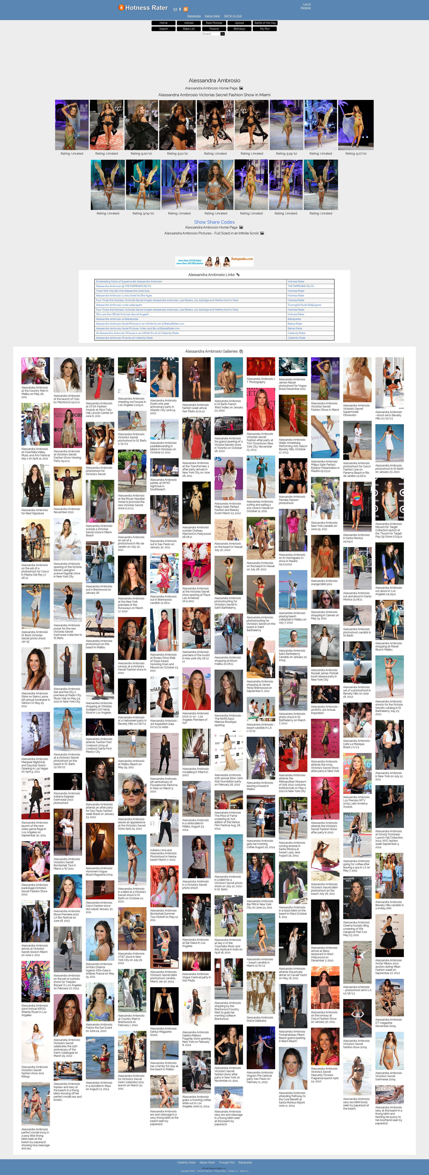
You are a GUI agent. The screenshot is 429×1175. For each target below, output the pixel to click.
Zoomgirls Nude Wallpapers (304, 304)
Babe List (189, 28)
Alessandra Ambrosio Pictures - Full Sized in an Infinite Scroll (211, 233)
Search (163, 28)
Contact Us (233, 1171)
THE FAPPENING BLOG (301, 286)
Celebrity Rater (296, 333)
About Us (244, 1171)
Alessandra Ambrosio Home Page (211, 88)
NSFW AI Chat (233, 16)
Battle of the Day (265, 22)
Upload (239, 22)
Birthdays (239, 28)
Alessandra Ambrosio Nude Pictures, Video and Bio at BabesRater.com (138, 328)
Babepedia (194, 16)
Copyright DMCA (188, 1171)
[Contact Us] (175, 9)
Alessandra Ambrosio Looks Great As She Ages (124, 295)
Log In (307, 4)
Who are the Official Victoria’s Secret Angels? (122, 314)
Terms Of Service (204, 1171)
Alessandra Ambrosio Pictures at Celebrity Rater (124, 337)
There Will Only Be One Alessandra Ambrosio (123, 290)
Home (163, 22)
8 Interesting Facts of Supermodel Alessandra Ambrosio (129, 281)
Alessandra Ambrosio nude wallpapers (119, 304)
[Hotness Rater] (144, 10)
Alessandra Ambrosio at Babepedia (117, 319)
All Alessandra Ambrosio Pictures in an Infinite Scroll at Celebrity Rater (137, 333)
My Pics (265, 28)
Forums (214, 28)
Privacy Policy (220, 1171)
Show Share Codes (214, 222)
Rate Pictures (214, 22)
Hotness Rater (296, 281)
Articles (189, 22)
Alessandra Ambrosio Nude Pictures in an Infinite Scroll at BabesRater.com (140, 323)
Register (306, 7)
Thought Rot (227, 1162)
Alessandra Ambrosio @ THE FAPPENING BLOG (123, 286)
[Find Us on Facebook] (180, 9)
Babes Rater (212, 16)
